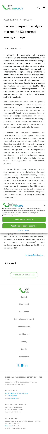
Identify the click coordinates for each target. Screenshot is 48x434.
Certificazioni (24, 334)
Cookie (20, 230)
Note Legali (24, 304)
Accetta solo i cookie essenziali (24, 226)
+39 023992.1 (12, 396)
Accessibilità (24, 356)
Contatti (24, 297)
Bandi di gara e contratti (24, 319)
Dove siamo (24, 311)
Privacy (26, 230)
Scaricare (8, 426)
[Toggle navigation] (43, 7)
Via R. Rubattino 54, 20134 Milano (16, 393)
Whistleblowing (24, 326)
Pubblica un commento (24, 275)
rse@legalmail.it (13, 398)
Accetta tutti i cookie (24, 219)
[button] (44, 205)
